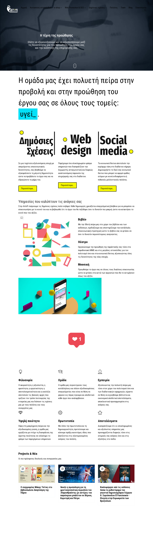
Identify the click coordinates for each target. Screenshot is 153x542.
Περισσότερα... (27, 188)
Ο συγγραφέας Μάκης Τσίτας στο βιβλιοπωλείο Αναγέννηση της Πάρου (36, 490)
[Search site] (145, 10)
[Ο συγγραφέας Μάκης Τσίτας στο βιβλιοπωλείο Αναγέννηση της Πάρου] (37, 474)
